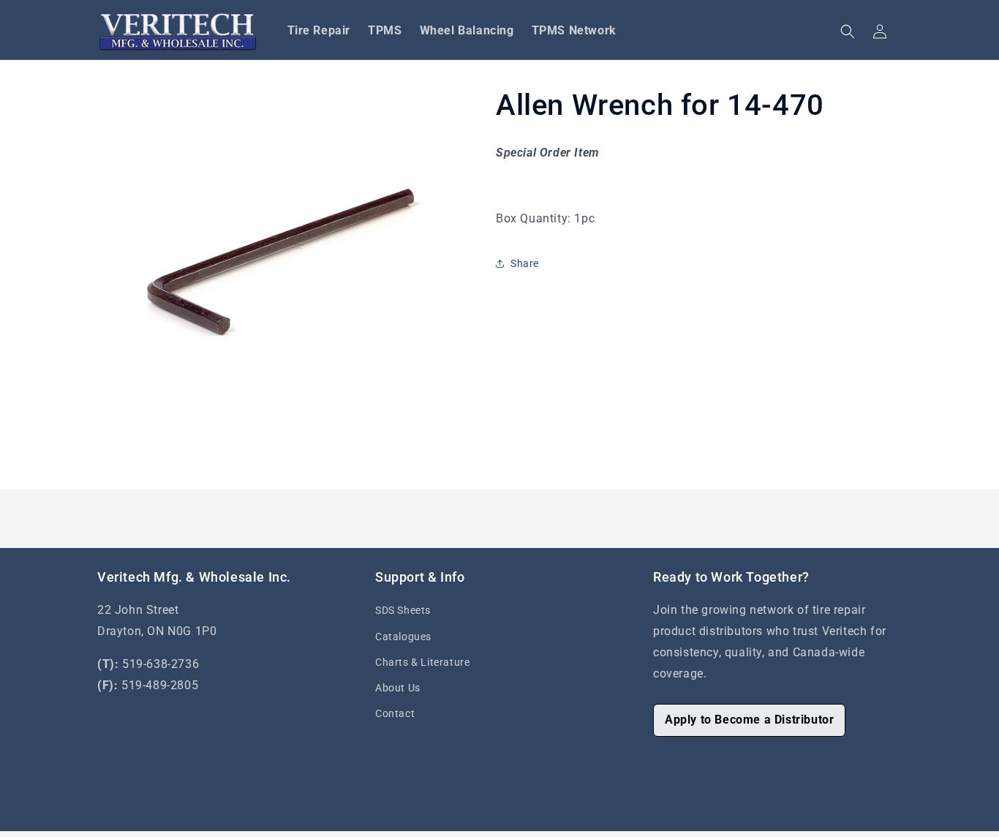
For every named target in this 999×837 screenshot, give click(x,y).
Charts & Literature (422, 662)
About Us (398, 688)
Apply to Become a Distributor (749, 720)
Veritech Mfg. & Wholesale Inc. (443, 829)
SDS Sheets (403, 610)
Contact (395, 713)
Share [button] (524, 263)
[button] (848, 31)
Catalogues (403, 636)
